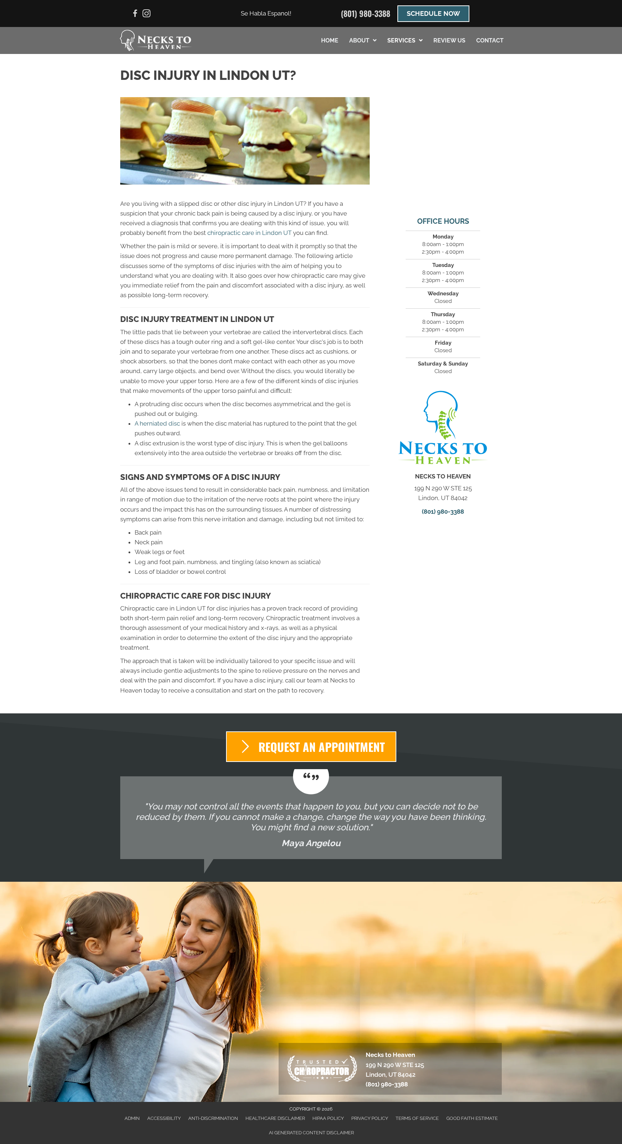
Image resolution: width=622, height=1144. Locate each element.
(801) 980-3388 (365, 13)
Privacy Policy (369, 1118)
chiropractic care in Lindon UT (249, 232)
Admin (132, 1118)
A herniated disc (157, 423)
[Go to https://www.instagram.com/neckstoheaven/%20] (146, 14)
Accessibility (164, 1118)
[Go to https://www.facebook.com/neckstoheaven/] (135, 14)
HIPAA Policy (328, 1118)
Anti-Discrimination (213, 1118)
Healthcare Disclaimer (275, 1118)
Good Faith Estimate (472, 1118)
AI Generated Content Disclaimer (311, 1132)
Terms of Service (417, 1118)
